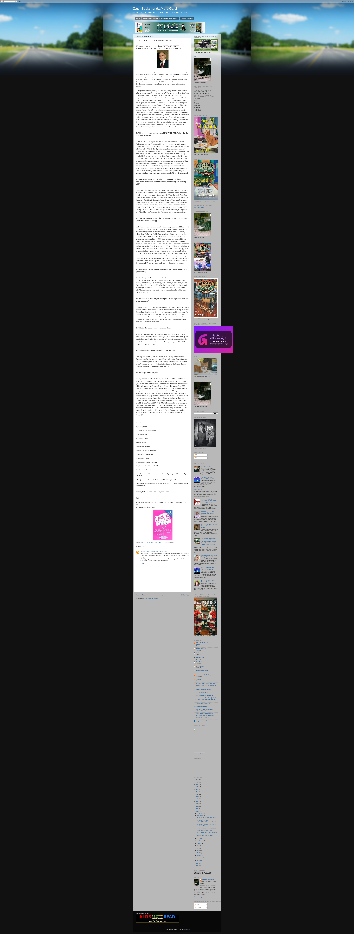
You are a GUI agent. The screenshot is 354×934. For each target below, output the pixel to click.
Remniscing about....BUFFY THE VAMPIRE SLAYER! (209, 478)
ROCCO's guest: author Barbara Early (208, 581)
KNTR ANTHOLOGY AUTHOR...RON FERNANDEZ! (206, 821)
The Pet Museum (201, 648)
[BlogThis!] (167, 542)
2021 (197, 791)
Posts (197, 455)
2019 (197, 796)
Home (138, 18)
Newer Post (140, 595)
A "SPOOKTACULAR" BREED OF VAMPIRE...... (208, 568)
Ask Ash (198, 679)
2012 (197, 863)
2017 (197, 801)
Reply (142, 563)
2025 (197, 782)
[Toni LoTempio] (199, 752)
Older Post (185, 595)
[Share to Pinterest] (173, 542)
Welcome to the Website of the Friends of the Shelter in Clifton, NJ (206, 685)
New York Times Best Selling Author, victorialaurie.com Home (206, 710)
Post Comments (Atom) (151, 598)
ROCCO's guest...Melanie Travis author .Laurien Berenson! (208, 513)
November (200, 815)
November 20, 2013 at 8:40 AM (159, 551)
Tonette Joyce (144, 551)
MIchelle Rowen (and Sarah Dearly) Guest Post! (209, 556)
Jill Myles (198, 653)
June (198, 848)
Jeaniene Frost (200, 657)
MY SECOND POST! (207, 466)
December (200, 813)
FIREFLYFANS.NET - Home (204, 718)
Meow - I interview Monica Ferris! (206, 828)
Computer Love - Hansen (203, 721)
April (198, 853)
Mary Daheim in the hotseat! (205, 830)
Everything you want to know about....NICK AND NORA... (160, 18)
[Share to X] (169, 542)
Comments (199, 458)
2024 (197, 784)
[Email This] (166, 542)
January (199, 860)
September (200, 840)
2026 (197, 779)
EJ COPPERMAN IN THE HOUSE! (207, 833)
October (199, 838)
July (198, 845)
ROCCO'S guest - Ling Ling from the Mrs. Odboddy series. (209, 526)
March (199, 855)
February (200, 858)
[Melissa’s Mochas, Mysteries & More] (213, 352)
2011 (197, 865)
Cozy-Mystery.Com (201, 706)
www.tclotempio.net (199, 207)
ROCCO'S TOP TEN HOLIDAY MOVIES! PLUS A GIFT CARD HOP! (209, 501)
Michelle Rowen (200, 661)
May (198, 850)
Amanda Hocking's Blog (203, 675)
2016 (197, 804)
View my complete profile (201, 897)
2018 (197, 799)
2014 (197, 808)
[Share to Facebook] (171, 542)
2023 (197, 787)
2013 (197, 811)
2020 (197, 794)
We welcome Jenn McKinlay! (205, 835)
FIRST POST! (198, 490)
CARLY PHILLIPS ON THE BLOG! (206, 818)
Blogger (187, 929)
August (199, 843)
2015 (197, 806)
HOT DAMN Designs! (202, 692)
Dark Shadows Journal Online (205, 695)
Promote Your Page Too (199, 753)
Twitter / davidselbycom (203, 703)
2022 (197, 789)
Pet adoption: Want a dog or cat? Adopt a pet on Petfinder (205, 714)
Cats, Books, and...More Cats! (155, 8)
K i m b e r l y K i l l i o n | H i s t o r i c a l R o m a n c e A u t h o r (206, 699)
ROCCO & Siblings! (187, 18)
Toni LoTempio (197, 728)
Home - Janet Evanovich (203, 689)
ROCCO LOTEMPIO (208, 880)
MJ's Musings (200, 666)
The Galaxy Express (202, 670)
